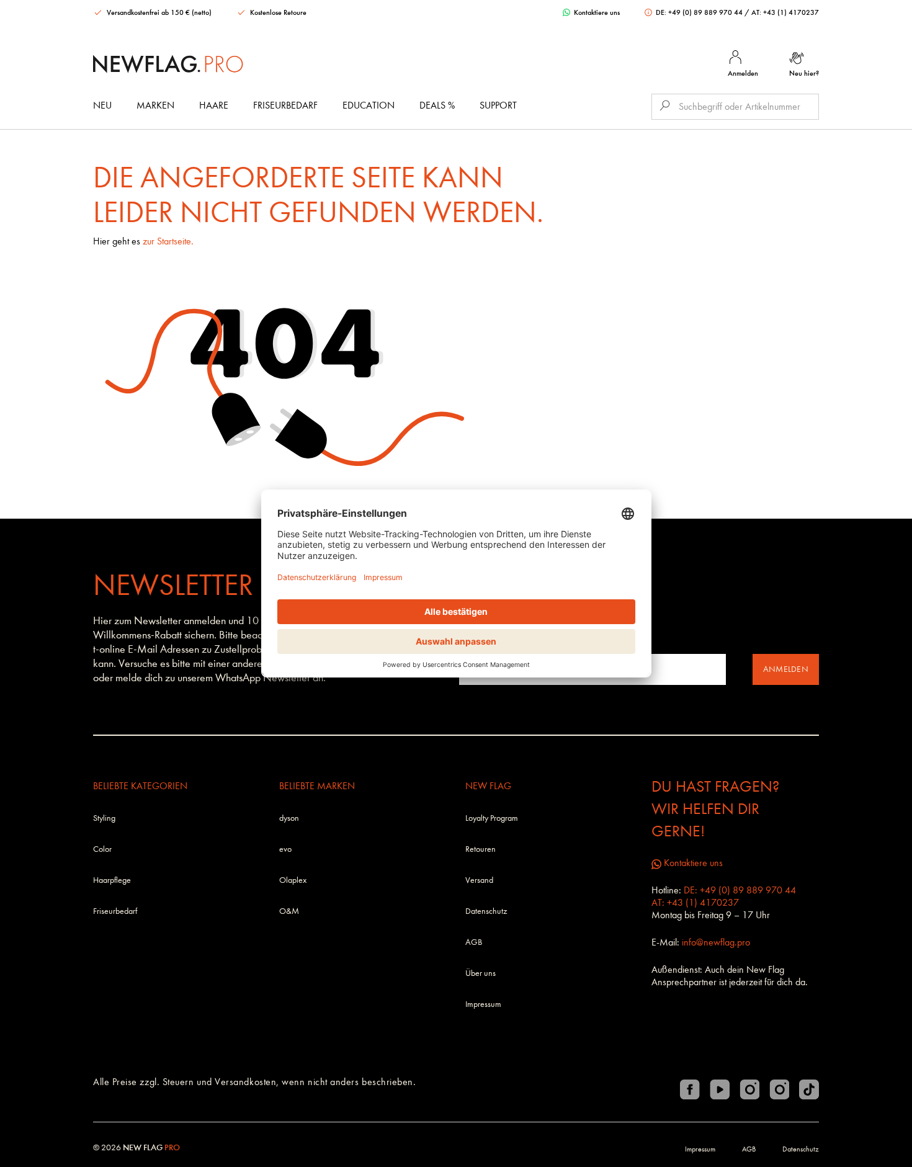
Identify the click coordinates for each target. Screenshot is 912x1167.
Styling (104, 818)
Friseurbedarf (285, 105)
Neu (102, 105)
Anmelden (785, 669)
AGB (473, 942)
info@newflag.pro (716, 942)
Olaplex (292, 880)
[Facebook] (690, 1089)
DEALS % (437, 105)
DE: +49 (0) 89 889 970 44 (699, 12)
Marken (155, 105)
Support (498, 105)
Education (368, 105)
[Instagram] (749, 1089)
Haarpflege (112, 880)
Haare (213, 105)
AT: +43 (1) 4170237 (785, 12)
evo (285, 849)
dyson (289, 818)
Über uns (480, 973)
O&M (289, 911)
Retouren (480, 849)
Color (102, 849)
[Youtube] (720, 1089)
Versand (479, 880)
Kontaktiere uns (596, 12)
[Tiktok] (809, 1089)
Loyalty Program (491, 818)
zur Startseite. (168, 241)
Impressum (483, 1004)
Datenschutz (486, 911)
